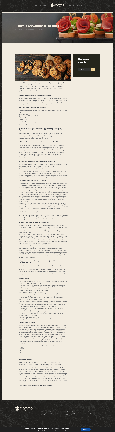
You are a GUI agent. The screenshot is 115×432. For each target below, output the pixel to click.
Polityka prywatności (46, 415)
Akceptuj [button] (85, 429)
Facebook (90, 411)
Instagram (90, 413)
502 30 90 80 (68, 415)
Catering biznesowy (47, 413)
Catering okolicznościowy (46, 411)
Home (17, 29)
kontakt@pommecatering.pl (68, 413)
